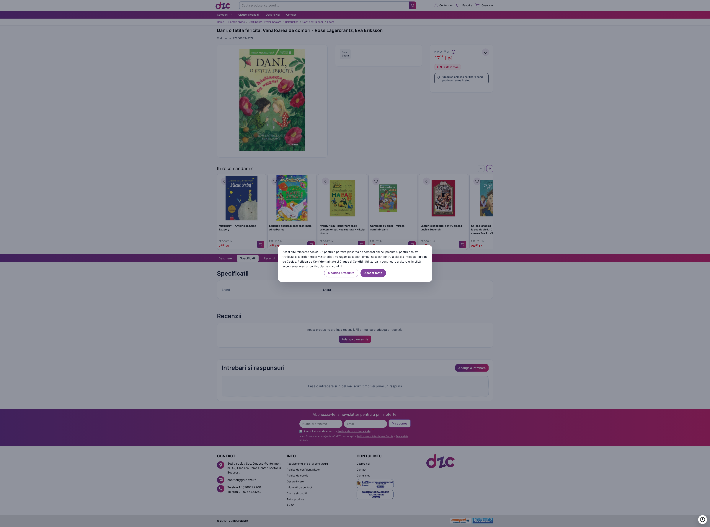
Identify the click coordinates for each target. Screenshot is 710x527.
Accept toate (373, 273)
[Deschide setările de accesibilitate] (702, 519)
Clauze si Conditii (351, 261)
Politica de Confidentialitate (317, 261)
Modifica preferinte (341, 273)
